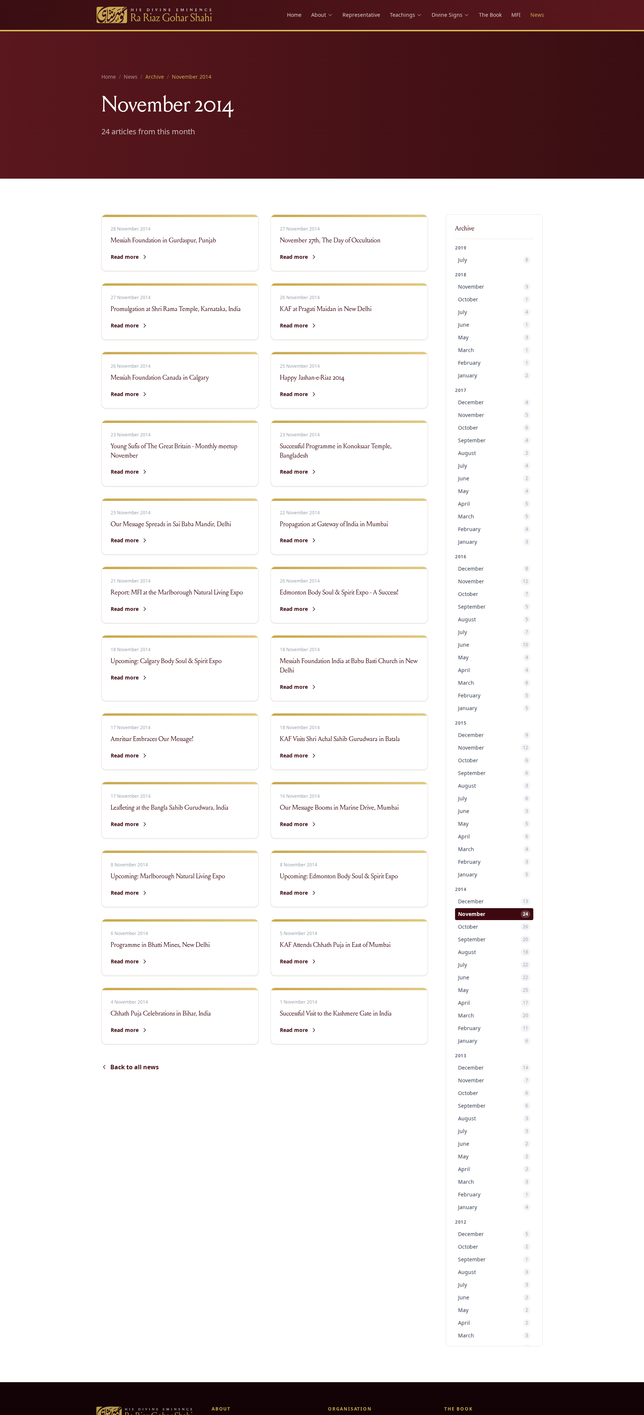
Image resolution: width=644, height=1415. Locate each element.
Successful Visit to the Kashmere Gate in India (336, 1014)
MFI (516, 14)
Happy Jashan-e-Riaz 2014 (312, 378)
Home (294, 14)
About (318, 14)
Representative (361, 14)
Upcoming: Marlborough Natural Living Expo (168, 876)
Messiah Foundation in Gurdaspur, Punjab (163, 241)
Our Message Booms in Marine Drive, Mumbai (339, 808)
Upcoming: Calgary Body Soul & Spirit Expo (166, 661)
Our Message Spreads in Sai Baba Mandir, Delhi (171, 524)
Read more (129, 257)
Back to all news (134, 1067)
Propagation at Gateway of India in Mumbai (334, 524)
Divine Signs (447, 14)
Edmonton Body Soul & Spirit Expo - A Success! (339, 593)
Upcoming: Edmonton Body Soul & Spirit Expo (339, 876)
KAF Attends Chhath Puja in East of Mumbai (335, 945)
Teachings (402, 14)
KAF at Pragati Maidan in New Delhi (326, 309)
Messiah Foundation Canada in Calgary (160, 378)
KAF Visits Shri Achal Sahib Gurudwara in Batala (340, 739)
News (537, 14)
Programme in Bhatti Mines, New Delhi (160, 945)
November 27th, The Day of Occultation (330, 241)
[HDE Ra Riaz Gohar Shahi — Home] (154, 15)
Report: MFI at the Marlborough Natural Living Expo (177, 593)
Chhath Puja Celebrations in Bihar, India (161, 1014)
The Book (490, 14)
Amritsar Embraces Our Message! (152, 739)
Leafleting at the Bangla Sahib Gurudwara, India (169, 808)
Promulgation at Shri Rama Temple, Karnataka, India (176, 309)
